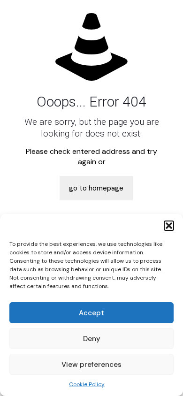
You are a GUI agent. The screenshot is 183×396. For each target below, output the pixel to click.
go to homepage (96, 188)
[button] (169, 225)
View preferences (91, 364)
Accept (91, 313)
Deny (91, 338)
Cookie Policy (87, 384)
